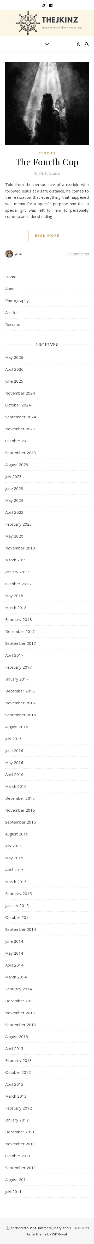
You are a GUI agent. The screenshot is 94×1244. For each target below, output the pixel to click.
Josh (18, 253)
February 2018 (18, 619)
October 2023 (18, 440)
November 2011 (20, 1143)
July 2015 (13, 845)
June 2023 (14, 488)
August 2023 (16, 464)
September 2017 (20, 643)
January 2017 (17, 679)
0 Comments (78, 253)
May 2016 (14, 762)
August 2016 (16, 726)
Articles (12, 312)
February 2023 (18, 524)
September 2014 (20, 929)
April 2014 (14, 965)
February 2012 (18, 1108)
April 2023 (14, 512)
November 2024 (20, 393)
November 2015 (20, 810)
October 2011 (18, 1155)
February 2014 (18, 988)
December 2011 (20, 1131)
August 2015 (16, 834)
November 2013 (20, 1012)
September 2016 (20, 714)
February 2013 (18, 1060)
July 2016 (13, 738)
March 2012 (16, 1096)
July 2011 (13, 1191)
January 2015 (17, 905)
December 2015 (20, 798)
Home (10, 276)
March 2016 (16, 786)
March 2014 (16, 977)
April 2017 (14, 655)
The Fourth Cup (47, 161)
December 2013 (20, 1000)
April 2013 (14, 1048)
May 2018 (14, 595)
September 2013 (20, 1024)
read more (47, 235)
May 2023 (14, 500)
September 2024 (20, 416)
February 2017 (18, 667)
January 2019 (17, 571)
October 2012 (18, 1072)
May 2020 (14, 536)
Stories (47, 153)
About (10, 288)
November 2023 (20, 428)
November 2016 (20, 702)
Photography (17, 300)
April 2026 (14, 369)
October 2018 (18, 583)
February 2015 (18, 893)
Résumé (12, 324)
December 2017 (20, 631)
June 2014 (14, 941)
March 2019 (16, 559)
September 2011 (20, 1167)
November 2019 (20, 547)
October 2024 (18, 404)
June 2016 (14, 750)
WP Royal (59, 1234)
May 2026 (14, 357)
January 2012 (17, 1120)
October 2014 (18, 917)
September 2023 (20, 452)
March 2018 (16, 607)
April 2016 (14, 774)
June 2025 (14, 381)
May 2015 (14, 857)
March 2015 (16, 881)
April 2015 (14, 869)
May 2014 (14, 953)
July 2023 (13, 476)
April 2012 (14, 1084)
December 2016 (20, 691)
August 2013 (16, 1036)
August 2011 (16, 1179)
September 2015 (20, 822)
